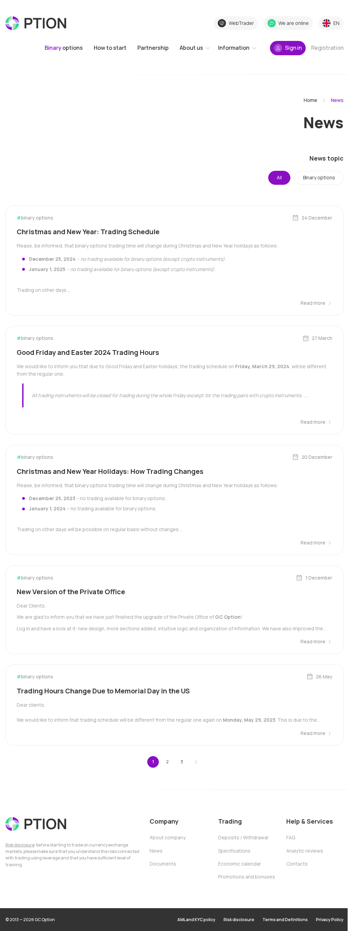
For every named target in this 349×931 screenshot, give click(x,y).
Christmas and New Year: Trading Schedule (88, 231)
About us (191, 47)
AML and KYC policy (196, 919)
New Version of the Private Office (71, 591)
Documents (163, 863)
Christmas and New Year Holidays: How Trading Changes (110, 471)
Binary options (319, 177)
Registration (327, 47)
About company (167, 837)
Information (233, 47)
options (64, 47)
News (156, 850)
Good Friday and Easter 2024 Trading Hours (88, 352)
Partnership (153, 47)
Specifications (234, 850)
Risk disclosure (19, 845)
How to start (110, 47)
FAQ (290, 837)
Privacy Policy (330, 919)
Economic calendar (239, 863)
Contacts (297, 863)
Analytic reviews (304, 850)
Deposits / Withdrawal (243, 837)
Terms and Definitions (285, 919)
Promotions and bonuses (246, 876)
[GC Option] (35, 824)
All (279, 177)
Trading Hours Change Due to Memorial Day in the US (103, 690)
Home (310, 100)
